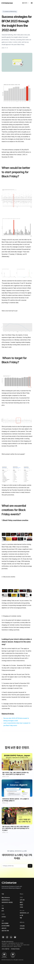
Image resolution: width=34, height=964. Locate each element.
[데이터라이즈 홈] (7, 3)
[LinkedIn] (11, 937)
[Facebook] (3, 937)
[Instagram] (7, 937)
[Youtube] (15, 937)
